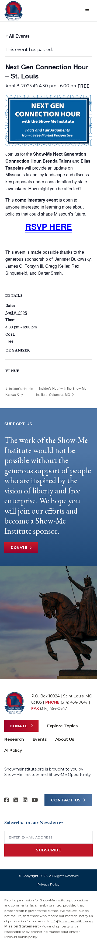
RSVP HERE (48, 226)
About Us (64, 739)
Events (40, 739)
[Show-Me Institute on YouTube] (35, 800)
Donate (19, 548)
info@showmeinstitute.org (72, 921)
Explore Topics (62, 725)
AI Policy (13, 750)
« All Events (17, 36)
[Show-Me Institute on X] (15, 800)
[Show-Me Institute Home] (13, 10)
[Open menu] (87, 10)
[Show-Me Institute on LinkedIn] (25, 800)
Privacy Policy (48, 884)
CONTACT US (66, 800)
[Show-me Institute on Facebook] (6, 800)
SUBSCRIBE (48, 850)
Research (14, 739)
